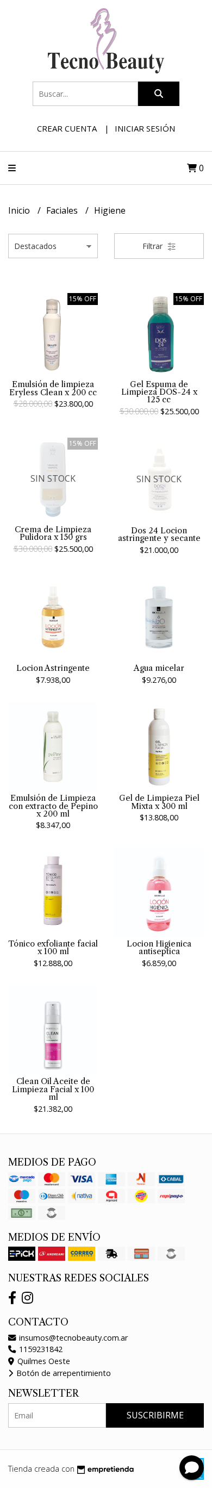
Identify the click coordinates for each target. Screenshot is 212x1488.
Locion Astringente (53, 668)
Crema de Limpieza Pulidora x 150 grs (53, 533)
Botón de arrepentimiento (62, 1373)
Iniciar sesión (145, 128)
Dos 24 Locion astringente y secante (159, 534)
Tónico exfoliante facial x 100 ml (53, 947)
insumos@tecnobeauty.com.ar (72, 1338)
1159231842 (40, 1349)
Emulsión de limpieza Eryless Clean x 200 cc (53, 388)
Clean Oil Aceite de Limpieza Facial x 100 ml (53, 1089)
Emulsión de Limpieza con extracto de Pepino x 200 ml (53, 806)
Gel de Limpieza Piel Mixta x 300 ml (159, 802)
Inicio (20, 210)
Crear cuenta (67, 128)
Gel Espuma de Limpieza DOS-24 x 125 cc (159, 392)
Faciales (63, 210)
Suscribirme (155, 1415)
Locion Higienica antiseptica (159, 947)
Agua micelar (159, 668)
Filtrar (153, 246)
